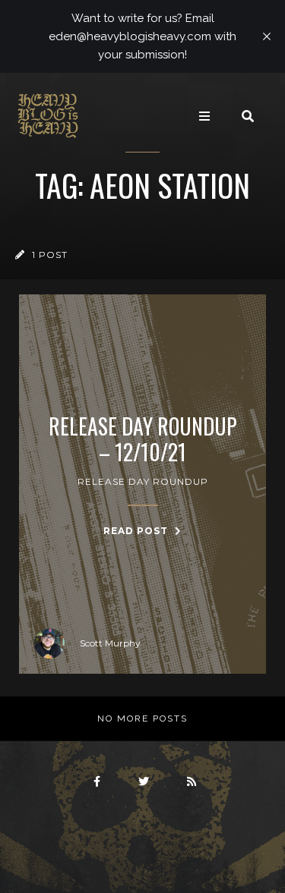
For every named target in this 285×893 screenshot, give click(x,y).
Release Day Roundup (143, 481)
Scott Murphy (110, 643)
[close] (267, 36)
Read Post (137, 530)
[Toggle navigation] (204, 116)
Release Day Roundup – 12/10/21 (143, 438)
